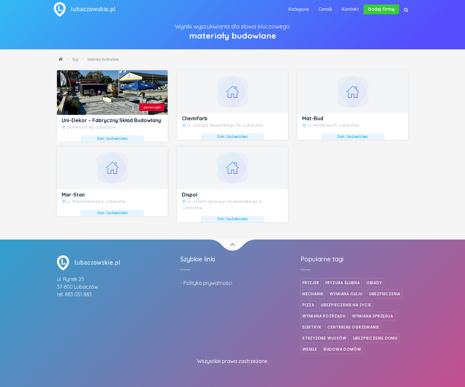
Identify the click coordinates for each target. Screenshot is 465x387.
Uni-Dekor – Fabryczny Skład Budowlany (111, 120)
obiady (374, 282)
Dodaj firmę (381, 9)
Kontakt (350, 9)
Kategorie (298, 9)
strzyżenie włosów (324, 338)
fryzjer (310, 282)
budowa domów (342, 349)
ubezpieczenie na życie (346, 305)
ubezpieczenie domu (375, 338)
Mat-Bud (312, 118)
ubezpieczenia (384, 293)
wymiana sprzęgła (372, 316)
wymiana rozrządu (324, 316)
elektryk (311, 327)
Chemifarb (195, 118)
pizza (308, 305)
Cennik (325, 9)
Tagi (75, 59)
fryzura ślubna (343, 282)
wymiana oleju (346, 293)
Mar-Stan (73, 194)
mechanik (312, 293)
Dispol (189, 194)
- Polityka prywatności (206, 283)
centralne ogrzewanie (353, 327)
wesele (309, 349)
